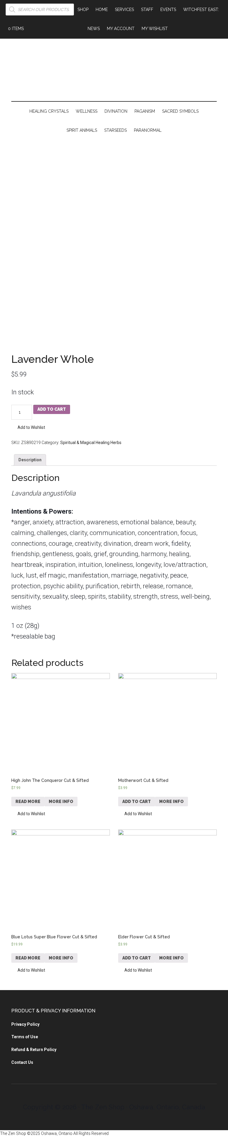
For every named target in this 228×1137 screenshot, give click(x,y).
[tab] (30, 460)
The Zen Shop (113, 71)
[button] (28, 427)
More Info (61, 801)
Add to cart (51, 409)
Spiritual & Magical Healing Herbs (90, 442)
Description (30, 459)
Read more (27, 801)
